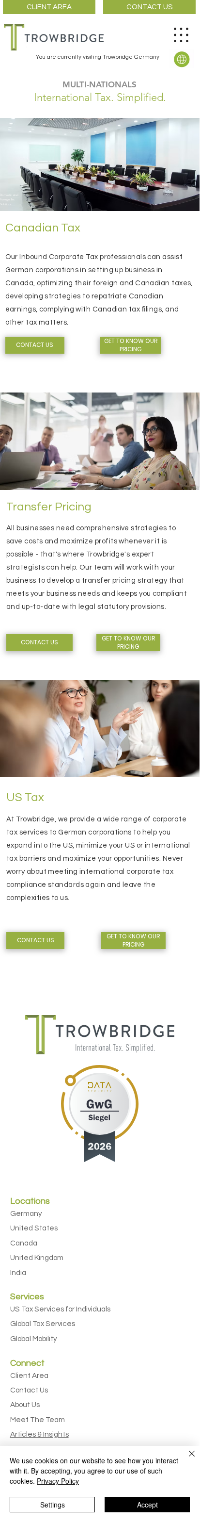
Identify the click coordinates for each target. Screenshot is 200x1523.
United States (34, 1228)
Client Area (29, 1375)
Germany (26, 1213)
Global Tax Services (42, 1323)
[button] (181, 58)
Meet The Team (37, 1420)
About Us (25, 1404)
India (18, 1273)
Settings (52, 1504)
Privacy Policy (58, 1481)
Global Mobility (33, 1339)
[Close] (186, 1459)
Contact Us (29, 1390)
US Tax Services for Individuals (60, 1309)
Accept (147, 1504)
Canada (23, 1243)
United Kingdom (36, 1257)
